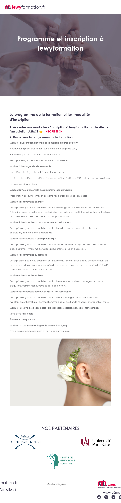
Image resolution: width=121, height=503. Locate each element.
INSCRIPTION (54, 131)
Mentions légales (56, 484)
